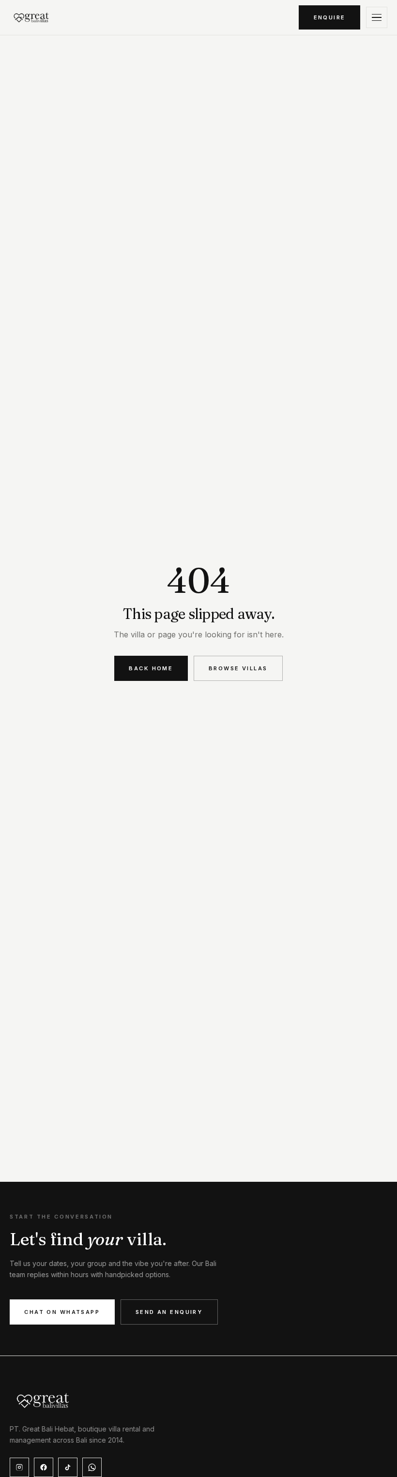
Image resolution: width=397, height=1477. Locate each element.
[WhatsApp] (92, 1467)
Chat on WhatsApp (62, 1312)
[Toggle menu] (376, 17)
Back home (151, 668)
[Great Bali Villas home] (31, 17)
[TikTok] (67, 1467)
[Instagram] (19, 1467)
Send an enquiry (169, 1312)
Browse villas (238, 668)
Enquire (330, 17)
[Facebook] (43, 1467)
